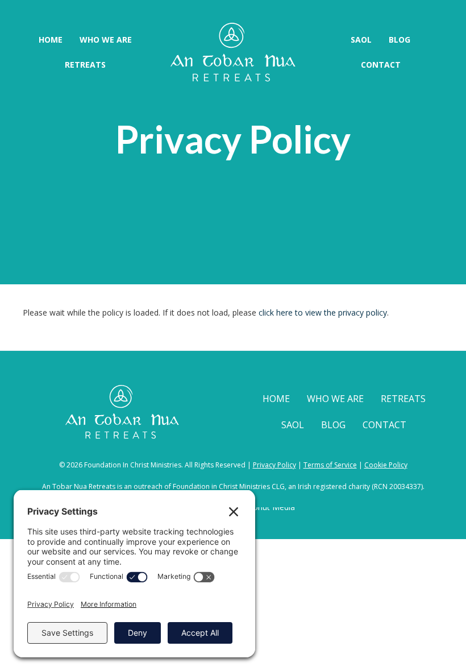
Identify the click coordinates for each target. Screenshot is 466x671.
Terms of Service (330, 465)
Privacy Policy (274, 465)
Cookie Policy (385, 465)
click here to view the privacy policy (323, 312)
